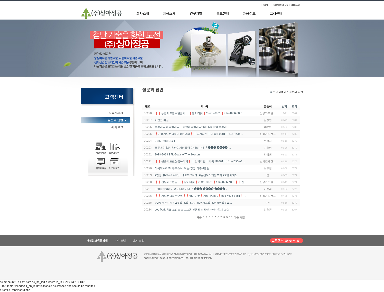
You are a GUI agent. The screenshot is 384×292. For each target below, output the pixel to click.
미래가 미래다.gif (165, 140)
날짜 (284, 106)
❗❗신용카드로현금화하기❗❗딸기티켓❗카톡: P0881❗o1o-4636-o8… (200, 161)
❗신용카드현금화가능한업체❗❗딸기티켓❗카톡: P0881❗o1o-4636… (199, 133)
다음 (236, 217)
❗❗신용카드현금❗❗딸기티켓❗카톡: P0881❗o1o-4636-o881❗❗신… (201, 182)
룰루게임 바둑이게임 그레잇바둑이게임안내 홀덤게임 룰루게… (192, 127)
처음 (199, 217)
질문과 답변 (115, 120)
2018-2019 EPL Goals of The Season (177, 154)
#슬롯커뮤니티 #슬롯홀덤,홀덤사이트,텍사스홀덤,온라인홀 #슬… (193, 202)
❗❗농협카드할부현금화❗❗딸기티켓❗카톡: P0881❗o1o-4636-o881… (200, 113)
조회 (294, 106)
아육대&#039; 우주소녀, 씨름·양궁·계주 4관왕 (182, 168)
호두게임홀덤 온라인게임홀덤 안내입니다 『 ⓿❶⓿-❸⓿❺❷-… (193, 147)
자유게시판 (116, 113)
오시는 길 (138, 240)
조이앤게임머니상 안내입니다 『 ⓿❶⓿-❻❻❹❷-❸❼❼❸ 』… (193, 189)
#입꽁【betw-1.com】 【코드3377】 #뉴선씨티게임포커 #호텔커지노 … (198, 175)
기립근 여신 (162, 120)
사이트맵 (120, 240)
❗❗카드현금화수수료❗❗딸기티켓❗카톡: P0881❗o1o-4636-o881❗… (200, 195)
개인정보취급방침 (97, 240)
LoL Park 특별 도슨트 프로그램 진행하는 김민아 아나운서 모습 (192, 209)
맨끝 (243, 217)
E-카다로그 (116, 127)
